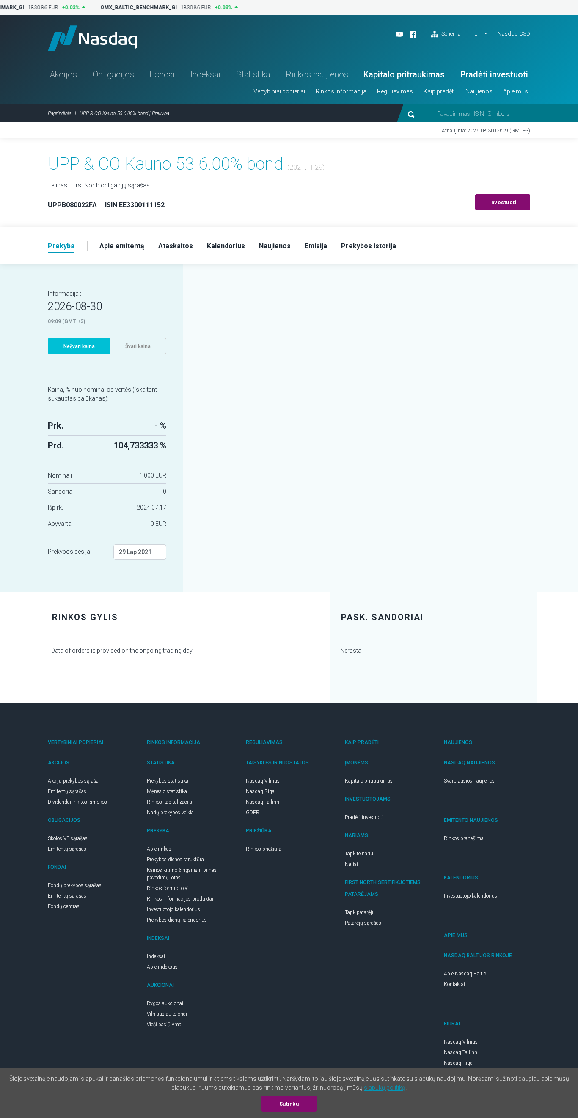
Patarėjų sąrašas (363, 923)
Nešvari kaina (79, 346)
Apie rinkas (159, 849)
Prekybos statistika (167, 781)
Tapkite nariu (359, 854)
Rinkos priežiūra (263, 849)
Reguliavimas (395, 91)
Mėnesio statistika (167, 791)
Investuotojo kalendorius (173, 909)
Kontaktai (454, 984)
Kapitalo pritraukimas (404, 74)
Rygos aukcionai (165, 1003)
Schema (450, 33)
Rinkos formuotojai (168, 888)
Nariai (351, 864)
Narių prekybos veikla (170, 813)
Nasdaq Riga (260, 791)
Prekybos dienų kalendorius (177, 920)
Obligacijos (113, 74)
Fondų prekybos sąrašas (75, 885)
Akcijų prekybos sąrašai (74, 781)
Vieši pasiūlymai (165, 1024)
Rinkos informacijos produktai (180, 899)
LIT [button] (478, 33)
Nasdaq (92, 38)
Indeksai (205, 74)
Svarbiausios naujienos (469, 781)
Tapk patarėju (360, 912)
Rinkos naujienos (317, 74)
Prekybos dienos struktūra (175, 860)
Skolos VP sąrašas (68, 838)
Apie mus (515, 91)
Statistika (253, 74)
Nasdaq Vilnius (263, 781)
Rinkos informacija (341, 91)
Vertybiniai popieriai (279, 91)
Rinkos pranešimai (464, 838)
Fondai (162, 74)
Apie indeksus (162, 967)
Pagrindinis (60, 113)
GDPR (252, 813)
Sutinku (289, 1104)
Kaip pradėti (439, 91)
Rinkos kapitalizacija (169, 802)
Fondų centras (64, 906)
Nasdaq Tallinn (262, 802)
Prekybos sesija (69, 551)
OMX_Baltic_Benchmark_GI (134, 8)
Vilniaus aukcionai (167, 1014)
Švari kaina (138, 346)
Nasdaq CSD (514, 33)
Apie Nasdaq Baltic (465, 974)
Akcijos (63, 74)
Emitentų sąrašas (67, 791)
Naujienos (479, 91)
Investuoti (502, 203)
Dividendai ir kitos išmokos (77, 802)
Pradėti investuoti (494, 74)
